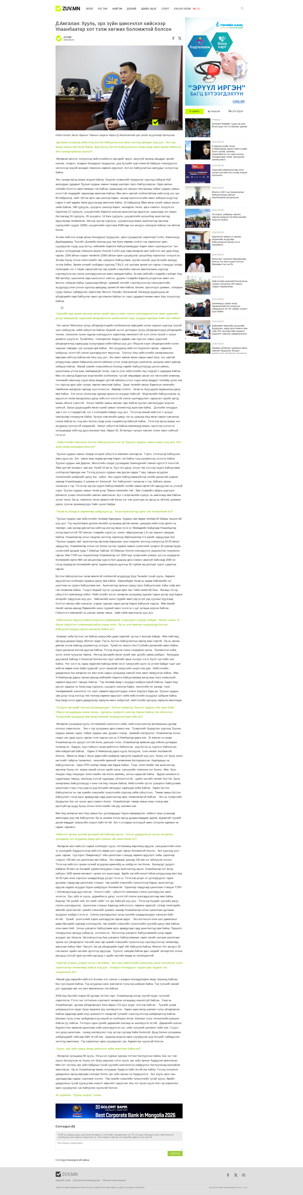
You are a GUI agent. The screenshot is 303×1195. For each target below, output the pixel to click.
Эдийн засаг (149, 8)
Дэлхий (131, 8)
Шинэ (195, 111)
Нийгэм (117, 8)
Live (197, 8)
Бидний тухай (63, 1180)
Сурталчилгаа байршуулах (86, 1180)
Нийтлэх (175, 1153)
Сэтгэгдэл (237, 111)
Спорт (165, 8)
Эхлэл (89, 8)
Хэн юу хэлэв (182, 8)
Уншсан (215, 111)
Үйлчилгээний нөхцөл (114, 1180)
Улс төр (102, 8)
